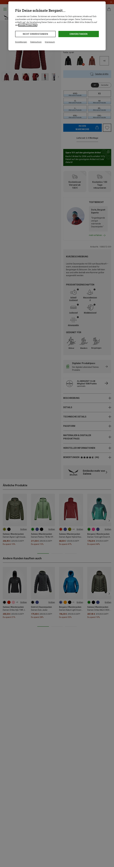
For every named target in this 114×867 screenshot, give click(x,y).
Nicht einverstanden (35, 34)
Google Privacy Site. (27, 25)
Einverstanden (78, 34)
